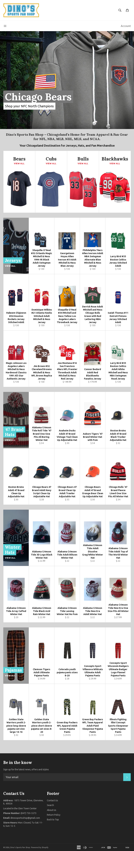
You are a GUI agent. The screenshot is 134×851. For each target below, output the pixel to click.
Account (126, 25)
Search (50, 805)
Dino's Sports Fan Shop (20, 847)
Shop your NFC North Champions (29, 106)
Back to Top (53, 819)
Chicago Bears (38, 97)
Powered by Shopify (39, 847)
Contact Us (52, 800)
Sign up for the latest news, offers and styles (26, 769)
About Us (51, 810)
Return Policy (53, 814)
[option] (67, 80)
